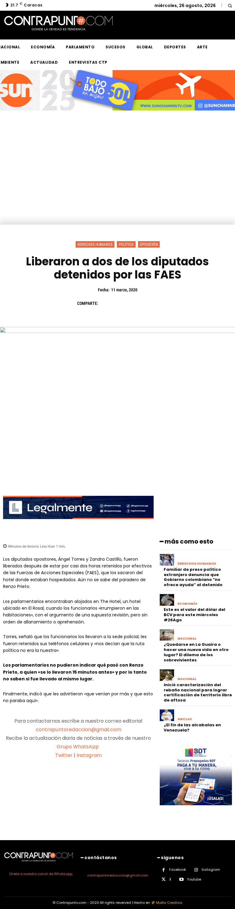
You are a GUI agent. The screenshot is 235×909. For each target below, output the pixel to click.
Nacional (186, 638)
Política (126, 244)
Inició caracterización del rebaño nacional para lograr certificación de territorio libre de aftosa (198, 692)
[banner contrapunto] (78, 524)
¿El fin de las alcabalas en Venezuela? (192, 727)
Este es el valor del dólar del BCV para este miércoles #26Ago (194, 615)
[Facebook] (106, 303)
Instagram (89, 755)
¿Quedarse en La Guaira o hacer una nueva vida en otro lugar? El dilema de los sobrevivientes (196, 652)
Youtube (194, 879)
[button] (229, 5)
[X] (120, 303)
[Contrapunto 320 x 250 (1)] (196, 810)
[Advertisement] (117, 179)
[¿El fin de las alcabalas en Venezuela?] (167, 715)
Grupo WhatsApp (78, 746)
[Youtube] (181, 879)
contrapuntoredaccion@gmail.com (78, 729)
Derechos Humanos (95, 244)
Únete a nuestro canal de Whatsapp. (41, 873)
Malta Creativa (169, 902)
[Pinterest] (134, 303)
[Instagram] (196, 870)
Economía (187, 603)
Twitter (64, 755)
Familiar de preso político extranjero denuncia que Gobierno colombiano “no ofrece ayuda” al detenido (193, 577)
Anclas (184, 719)
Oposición (149, 244)
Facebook (177, 869)
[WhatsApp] (148, 303)
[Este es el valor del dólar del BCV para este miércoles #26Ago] (167, 600)
